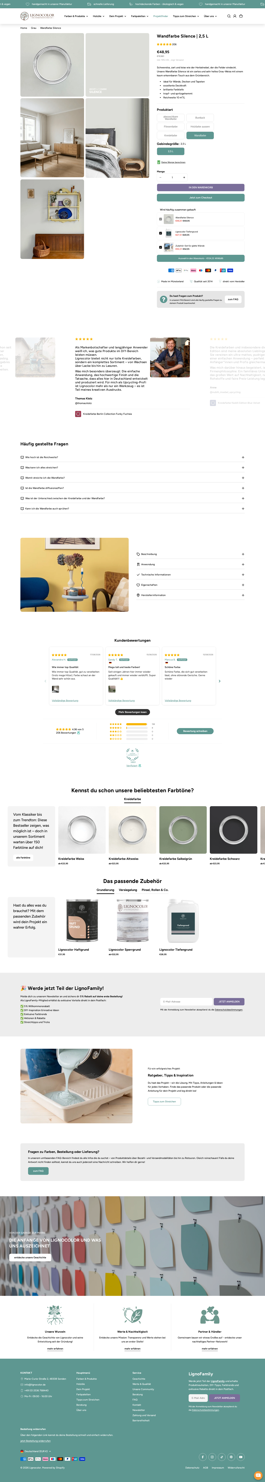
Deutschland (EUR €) (36, 1451)
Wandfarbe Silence (184, 217)
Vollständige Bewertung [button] (65, 700)
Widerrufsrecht (236, 1467)
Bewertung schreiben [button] (195, 731)
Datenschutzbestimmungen (228, 1009)
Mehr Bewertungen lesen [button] (133, 712)
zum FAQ (233, 299)
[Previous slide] (45, 681)
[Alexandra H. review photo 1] (55, 689)
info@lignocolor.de (35, 1384)
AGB (205, 1467)
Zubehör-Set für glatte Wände (190, 246)
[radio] (170, 117)
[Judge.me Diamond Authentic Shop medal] (132, 754)
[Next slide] (219, 681)
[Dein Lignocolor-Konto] (235, 16)
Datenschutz (192, 1467)
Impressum (218, 1467)
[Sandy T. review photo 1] (112, 689)
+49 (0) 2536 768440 (36, 1390)
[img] (59, 655)
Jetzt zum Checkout (200, 197)
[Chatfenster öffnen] (258, 1475)
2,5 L (170, 151)
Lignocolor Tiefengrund (186, 231)
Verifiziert (131, 765)
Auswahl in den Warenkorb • (200, 258)
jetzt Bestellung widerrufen (35, 1440)
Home (23, 28)
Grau (33, 28)
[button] (164, 44)
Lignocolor (35, 1467)
